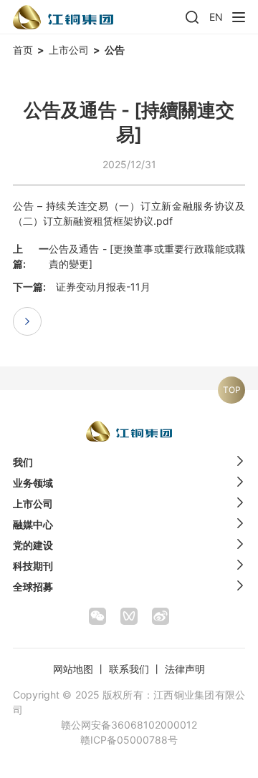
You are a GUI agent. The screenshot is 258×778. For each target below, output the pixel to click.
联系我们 (129, 669)
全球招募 (33, 586)
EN (216, 17)
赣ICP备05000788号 (129, 740)
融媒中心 (33, 524)
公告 (115, 50)
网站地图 (73, 669)
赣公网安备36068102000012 (129, 725)
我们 (23, 462)
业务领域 (33, 483)
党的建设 (33, 545)
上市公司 (69, 50)
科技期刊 (33, 566)
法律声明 (185, 669)
